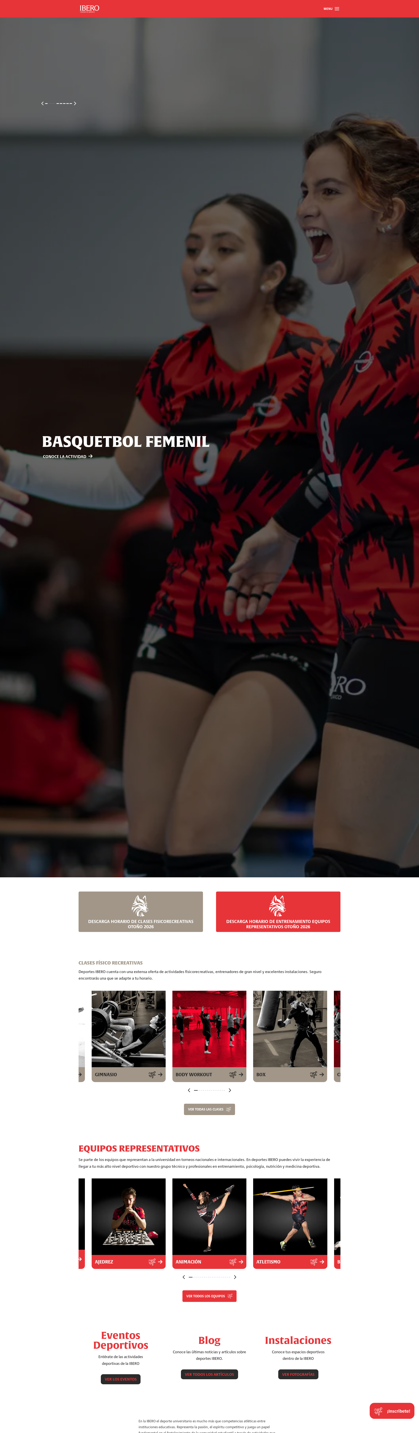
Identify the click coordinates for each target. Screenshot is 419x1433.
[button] (331, 8)
